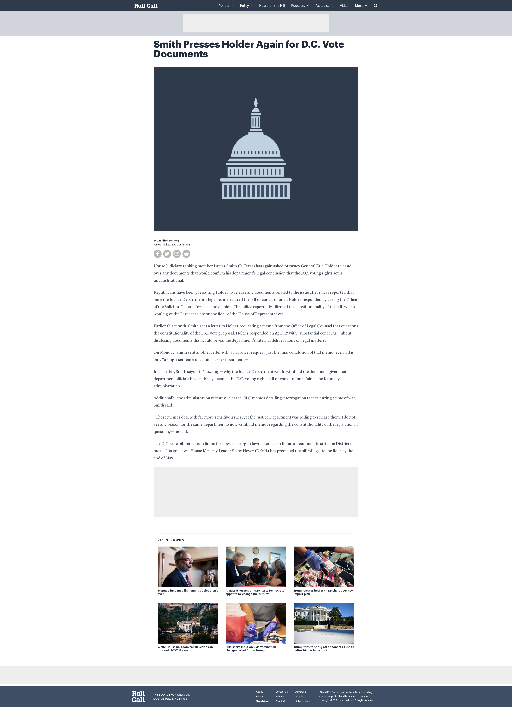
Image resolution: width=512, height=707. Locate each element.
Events (259, 696)
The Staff (281, 701)
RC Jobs (299, 696)
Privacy (280, 696)
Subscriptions (302, 701)
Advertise (300, 691)
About (259, 691)
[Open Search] (376, 6)
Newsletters (262, 701)
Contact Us (282, 691)
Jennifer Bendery (168, 240)
